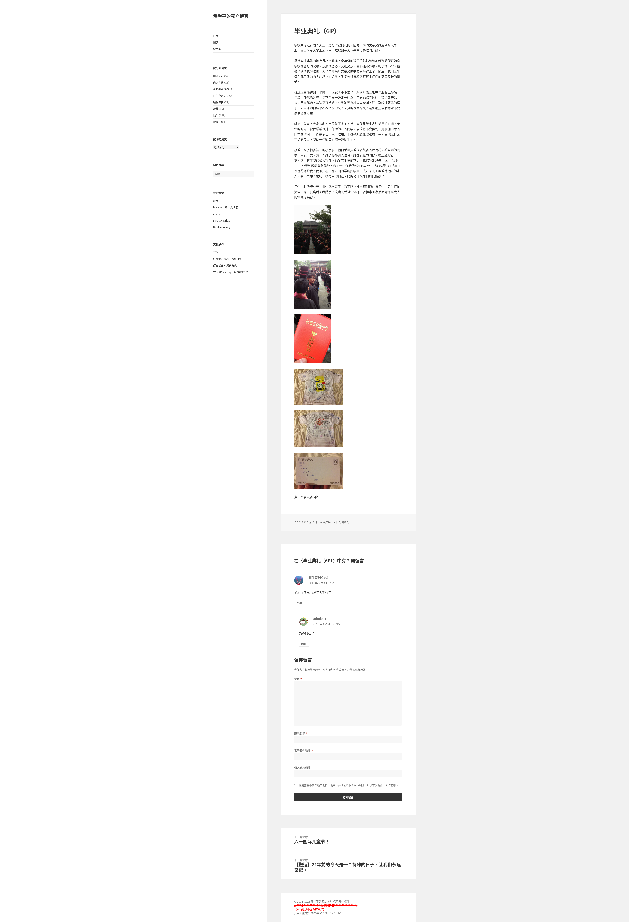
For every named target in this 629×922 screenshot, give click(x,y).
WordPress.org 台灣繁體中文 (230, 272)
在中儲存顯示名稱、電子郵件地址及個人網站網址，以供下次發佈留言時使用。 (348, 785)
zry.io (216, 214)
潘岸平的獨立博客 (230, 16)
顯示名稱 (300, 733)
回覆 (299, 603)
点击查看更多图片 (306, 497)
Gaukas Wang (221, 227)
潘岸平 (327, 522)
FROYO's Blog (221, 220)
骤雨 (215, 201)
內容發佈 (218, 82)
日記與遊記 (219, 95)
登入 (215, 252)
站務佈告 (218, 102)
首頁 (215, 36)
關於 (215, 42)
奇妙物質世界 (221, 89)
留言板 (217, 49)
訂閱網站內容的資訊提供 (227, 259)
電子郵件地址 (303, 750)
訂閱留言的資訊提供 (225, 265)
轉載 (215, 109)
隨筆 (215, 115)
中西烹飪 (218, 76)
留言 (298, 679)
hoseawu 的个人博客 (225, 207)
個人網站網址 (302, 767)
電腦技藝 (218, 122)
